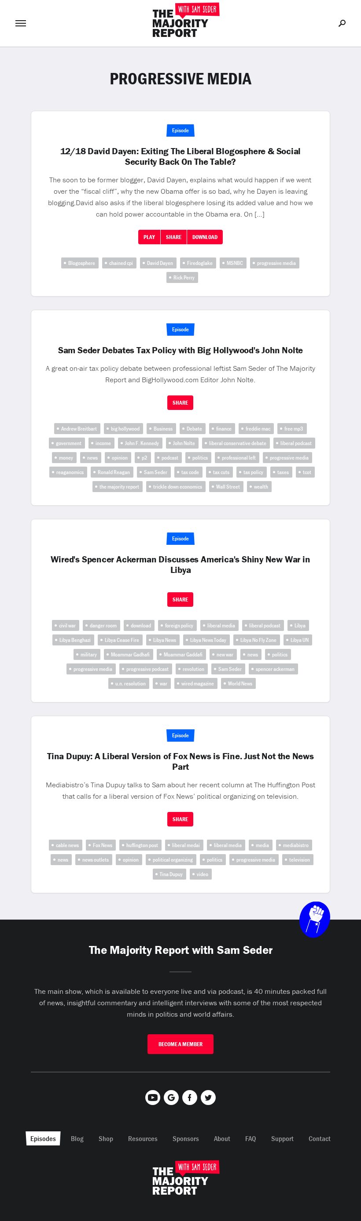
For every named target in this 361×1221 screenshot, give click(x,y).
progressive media (276, 263)
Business (163, 428)
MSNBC (235, 263)
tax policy (253, 472)
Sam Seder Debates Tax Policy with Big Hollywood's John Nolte (180, 350)
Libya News (164, 640)
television (299, 859)
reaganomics (70, 472)
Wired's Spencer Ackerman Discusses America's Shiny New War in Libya (180, 564)
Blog (77, 1138)
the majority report (119, 486)
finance (224, 428)
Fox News (102, 845)
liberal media (221, 625)
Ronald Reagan (114, 472)
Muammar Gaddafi (183, 654)
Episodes (43, 1138)
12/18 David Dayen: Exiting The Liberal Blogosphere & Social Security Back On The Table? (180, 156)
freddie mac (258, 428)
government (68, 443)
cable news (67, 845)
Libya (300, 625)
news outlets (95, 859)
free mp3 (293, 428)
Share (173, 237)
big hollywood (125, 428)
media (262, 845)
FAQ (250, 1138)
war (163, 683)
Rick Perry (184, 277)
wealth (261, 486)
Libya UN (300, 640)
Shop (106, 1138)
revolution (193, 669)
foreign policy (179, 625)
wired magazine (197, 683)
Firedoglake (200, 263)
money (66, 457)
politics (200, 457)
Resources (143, 1138)
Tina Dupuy (171, 874)
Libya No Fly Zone (258, 640)
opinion (120, 457)
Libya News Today (208, 640)
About (222, 1138)
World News (240, 683)
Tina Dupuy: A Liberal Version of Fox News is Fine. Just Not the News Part (180, 761)
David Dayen (160, 263)
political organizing (173, 859)
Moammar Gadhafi (130, 654)
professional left (239, 457)
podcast (170, 457)
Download (204, 237)
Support (282, 1138)
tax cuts (221, 472)
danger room (103, 625)
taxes (283, 472)
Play (149, 237)
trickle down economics (177, 486)
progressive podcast (147, 669)
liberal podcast (296, 443)
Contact (320, 1138)
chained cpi (121, 263)
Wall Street (228, 486)
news (92, 457)
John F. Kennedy (142, 443)
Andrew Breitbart (79, 428)
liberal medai (186, 845)
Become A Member (180, 1044)
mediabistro (296, 845)
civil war (67, 625)
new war (225, 654)
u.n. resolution (130, 683)
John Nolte (184, 443)
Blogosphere (81, 263)
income (103, 443)
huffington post (142, 845)
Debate (194, 428)
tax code (190, 472)
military (89, 654)
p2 (144, 457)
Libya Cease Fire (122, 640)
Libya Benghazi (75, 640)
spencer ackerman (275, 669)
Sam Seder (155, 472)
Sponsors (186, 1138)
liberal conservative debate (237, 443)
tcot (307, 472)
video (202, 874)
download (141, 625)
